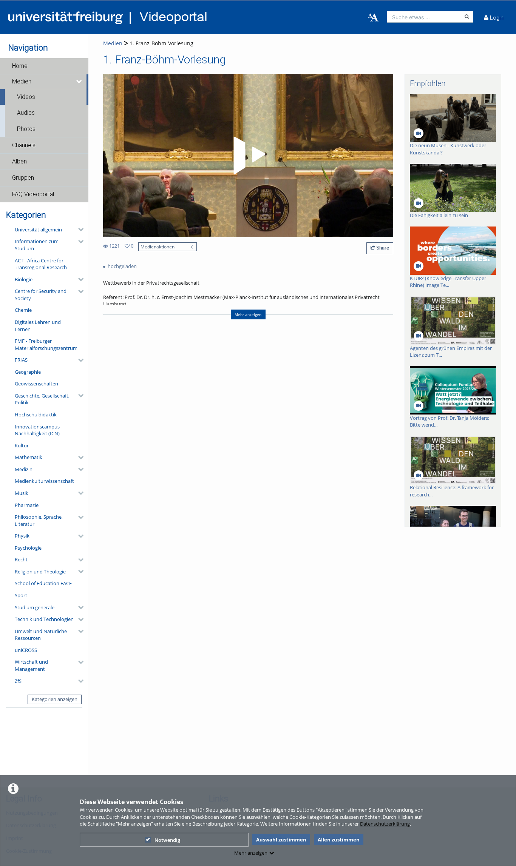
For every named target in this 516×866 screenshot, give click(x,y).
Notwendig (167, 840)
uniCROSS (26, 650)
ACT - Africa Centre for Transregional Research (41, 264)
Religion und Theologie (40, 571)
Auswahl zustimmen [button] (281, 839)
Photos (26, 129)
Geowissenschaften (36, 383)
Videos (26, 97)
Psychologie (28, 547)
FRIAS (21, 359)
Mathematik (28, 457)
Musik (21, 493)
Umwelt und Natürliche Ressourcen (41, 635)
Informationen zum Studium (37, 245)
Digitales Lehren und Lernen (38, 326)
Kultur (22, 445)
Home (20, 66)
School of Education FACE (43, 583)
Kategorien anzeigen (54, 699)
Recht (21, 559)
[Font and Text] (373, 18)
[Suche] (467, 17)
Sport (21, 595)
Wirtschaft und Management (31, 665)
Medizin (23, 469)
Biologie (23, 279)
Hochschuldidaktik (36, 414)
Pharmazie (27, 505)
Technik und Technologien (44, 619)
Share (382, 247)
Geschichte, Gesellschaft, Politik (42, 399)
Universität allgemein (38, 229)
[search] (424, 17)
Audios (26, 112)
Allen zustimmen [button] (339, 839)
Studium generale (34, 607)
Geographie (28, 371)
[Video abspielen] (248, 155)
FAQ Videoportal (33, 194)
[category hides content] (78, 229)
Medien (21, 81)
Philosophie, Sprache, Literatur (39, 520)
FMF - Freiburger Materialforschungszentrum (46, 344)
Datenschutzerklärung (385, 823)
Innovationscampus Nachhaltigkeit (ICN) (37, 430)
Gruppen (23, 177)
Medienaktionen (158, 246)
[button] (44, 66)
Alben (19, 161)
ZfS (18, 681)
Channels (24, 145)
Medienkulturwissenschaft (44, 481)
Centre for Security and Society (40, 295)
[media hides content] (79, 81)
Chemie (23, 310)
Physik (22, 535)
